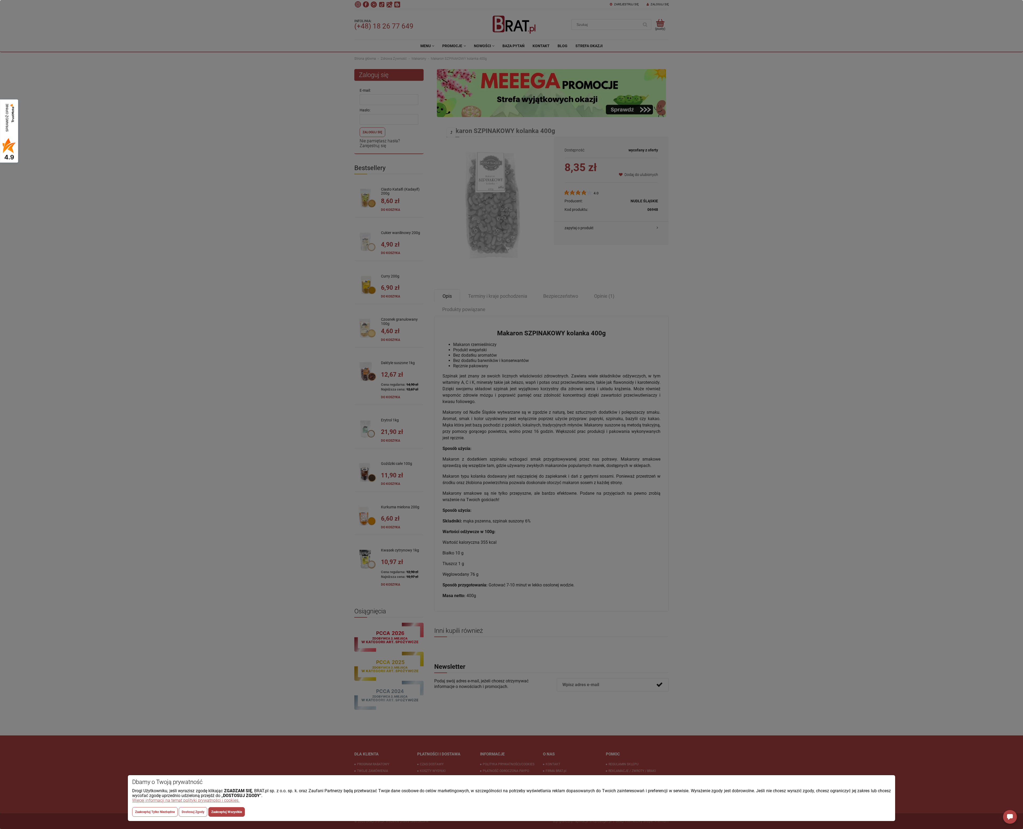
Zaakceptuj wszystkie (226, 812)
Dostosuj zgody (193, 812)
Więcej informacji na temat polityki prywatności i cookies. (185, 800)
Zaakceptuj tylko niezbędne (155, 812)
